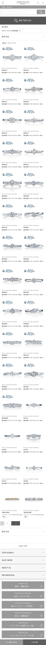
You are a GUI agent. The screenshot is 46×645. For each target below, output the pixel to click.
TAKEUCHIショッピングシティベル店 (22, 634)
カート (43, 3)
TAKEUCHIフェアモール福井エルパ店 (22, 624)
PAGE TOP (23, 546)
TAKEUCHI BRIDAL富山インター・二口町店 (22, 605)
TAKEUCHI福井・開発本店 (22, 585)
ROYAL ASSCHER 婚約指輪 (10, 31)
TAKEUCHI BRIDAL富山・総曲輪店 (23, 614)
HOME (3, 7)
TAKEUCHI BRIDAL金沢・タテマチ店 (22, 595)
